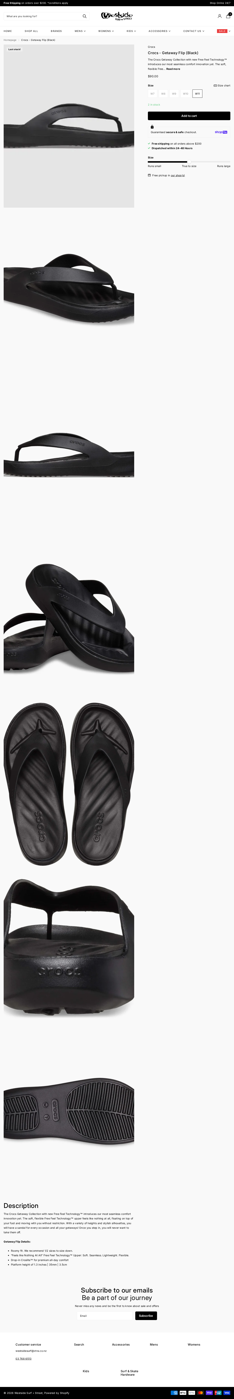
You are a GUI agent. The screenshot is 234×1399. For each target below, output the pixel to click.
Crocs (151, 46)
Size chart (224, 85)
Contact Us (192, 31)
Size (189, 85)
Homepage (10, 39)
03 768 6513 (23, 1358)
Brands (56, 31)
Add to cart (189, 116)
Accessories (158, 31)
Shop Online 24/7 (220, 2)
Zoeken (85, 16)
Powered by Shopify (56, 1392)
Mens (79, 31)
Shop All (31, 31)
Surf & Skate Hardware (129, 1372)
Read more (173, 68)
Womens (104, 31)
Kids (130, 31)
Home (8, 31)
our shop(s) (178, 175)
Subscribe (146, 1315)
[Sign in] (220, 16)
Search (79, 1344)
